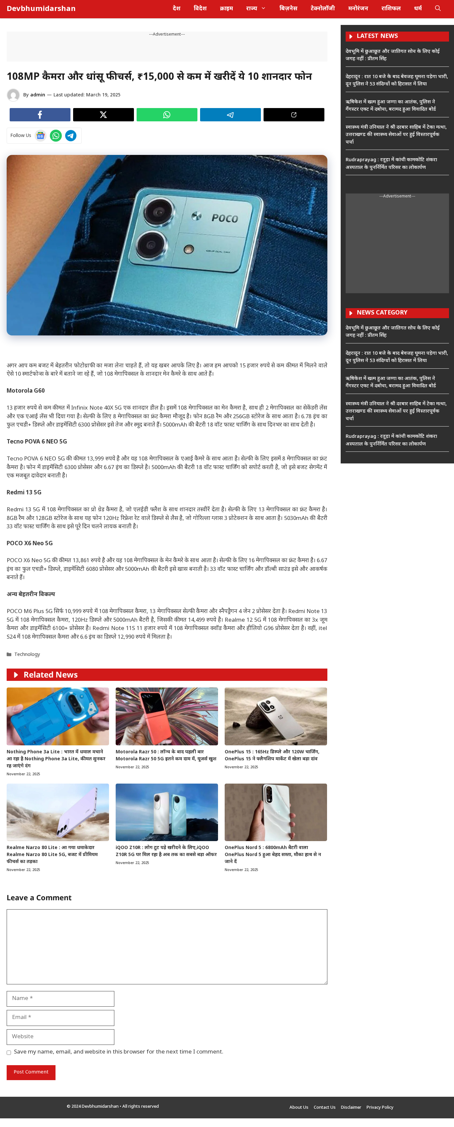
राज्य (251, 9)
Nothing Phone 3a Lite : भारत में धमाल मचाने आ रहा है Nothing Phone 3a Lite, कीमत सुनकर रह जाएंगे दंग (56, 759)
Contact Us (325, 1107)
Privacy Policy (380, 1107)
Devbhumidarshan (41, 9)
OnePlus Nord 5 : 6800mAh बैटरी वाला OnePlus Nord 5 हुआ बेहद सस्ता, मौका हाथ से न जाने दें (273, 855)
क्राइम (226, 9)
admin (37, 95)
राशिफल (391, 9)
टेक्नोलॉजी (323, 9)
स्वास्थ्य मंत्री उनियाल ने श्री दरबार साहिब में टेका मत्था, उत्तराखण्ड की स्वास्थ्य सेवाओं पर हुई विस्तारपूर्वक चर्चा (396, 135)
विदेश (200, 9)
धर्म (418, 9)
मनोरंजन (358, 9)
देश (176, 9)
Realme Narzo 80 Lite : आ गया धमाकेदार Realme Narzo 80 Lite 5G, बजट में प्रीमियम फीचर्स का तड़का (52, 855)
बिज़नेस (288, 9)
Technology (27, 655)
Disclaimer (351, 1107)
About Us (298, 1107)
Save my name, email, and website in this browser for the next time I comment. (118, 1052)
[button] (437, 9)
